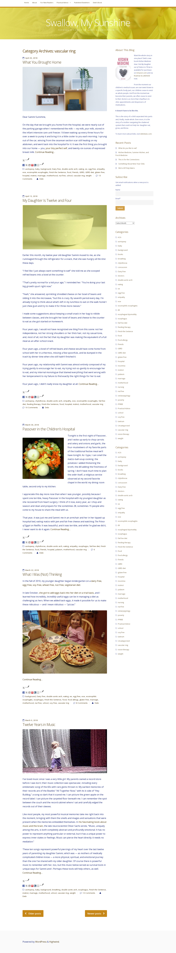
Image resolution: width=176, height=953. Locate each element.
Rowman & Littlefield (142, 76)
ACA (119, 237)
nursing (121, 387)
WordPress (41, 941)
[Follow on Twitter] (24, 160)
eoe (24, 172)
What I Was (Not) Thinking (42, 574)
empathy (101, 169)
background (46, 169)
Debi (41, 179)
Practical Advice (62, 3)
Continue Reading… (45, 152)
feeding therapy (34, 404)
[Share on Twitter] (26, 165)
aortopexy (29, 169)
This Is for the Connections (128, 159)
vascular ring (79, 175)
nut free (62, 175)
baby (37, 169)
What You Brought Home (42, 62)
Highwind (54, 941)
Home (26, 3)
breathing (56, 889)
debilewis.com (146, 134)
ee (86, 169)
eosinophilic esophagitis (37, 172)
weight (88, 175)
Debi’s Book (97, 3)
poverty (121, 400)
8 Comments (82, 703)
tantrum (121, 421)
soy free (53, 703)
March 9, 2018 (31, 720)
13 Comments (89, 893)
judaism (58, 549)
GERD (81, 172)
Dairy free (56, 169)
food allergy (73, 699)
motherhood (52, 175)
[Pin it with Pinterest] (32, 165)
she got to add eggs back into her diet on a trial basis (66, 592)
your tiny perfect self (56, 148)
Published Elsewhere (82, 3)
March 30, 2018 (32, 425)
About (34, 3)
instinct (33, 175)
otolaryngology (124, 396)
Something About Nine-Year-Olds (131, 164)
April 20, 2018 (31, 58)
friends (75, 172)
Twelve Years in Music (39, 724)
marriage (42, 175)
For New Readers (46, 3)
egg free (92, 169)
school (70, 175)
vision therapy (123, 434)
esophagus (83, 546)
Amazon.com (141, 73)
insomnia (121, 366)
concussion (122, 267)
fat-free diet (95, 546)
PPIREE (120, 404)
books (120, 254)
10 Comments (31, 407)
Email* (118, 198)
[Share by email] (38, 165)
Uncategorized (124, 426)
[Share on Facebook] (24, 165)
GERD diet (89, 172)
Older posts (34, 913)
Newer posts (94, 913)
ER (119, 310)
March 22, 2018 (32, 570)
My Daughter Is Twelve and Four (47, 200)
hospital (26, 175)
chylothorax (40, 401)
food (69, 172)
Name (118, 190)
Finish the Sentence (57, 172)
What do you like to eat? (127, 148)
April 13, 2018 (31, 196)
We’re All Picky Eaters (126, 168)
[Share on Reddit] (29, 165)
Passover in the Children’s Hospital (49, 429)
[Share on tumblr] (35, 165)
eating (81, 169)
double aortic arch (70, 169)
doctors (121, 276)
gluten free (100, 172)
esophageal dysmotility (127, 314)
